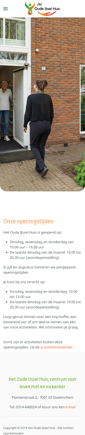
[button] (5, 8)
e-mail (71, 407)
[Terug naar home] (42, 8)
